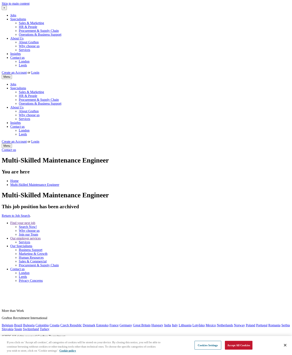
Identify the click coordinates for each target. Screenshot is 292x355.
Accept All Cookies (238, 345)
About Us (17, 38)
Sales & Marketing (31, 23)
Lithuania (185, 325)
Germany (125, 325)
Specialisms (18, 19)
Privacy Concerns (31, 280)
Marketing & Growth (33, 253)
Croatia (54, 325)
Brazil (18, 325)
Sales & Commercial (33, 261)
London (24, 61)
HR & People (28, 27)
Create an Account (14, 72)
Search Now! (28, 227)
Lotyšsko (198, 325)
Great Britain (141, 325)
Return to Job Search (16, 215)
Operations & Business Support (40, 34)
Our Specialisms (21, 246)
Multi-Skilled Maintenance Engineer (34, 184)
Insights (15, 54)
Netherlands (225, 325)
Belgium (7, 325)
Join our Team (28, 234)
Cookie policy (67, 350)
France (114, 325)
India (167, 325)
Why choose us (29, 46)
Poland (250, 325)
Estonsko (102, 325)
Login (35, 72)
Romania (274, 325)
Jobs (13, 15)
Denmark (89, 325)
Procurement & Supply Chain (39, 30)
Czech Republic (71, 325)
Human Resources (31, 257)
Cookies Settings (208, 345)
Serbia (285, 325)
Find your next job (22, 223)
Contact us (17, 57)
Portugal (261, 325)
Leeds (23, 65)
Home (14, 181)
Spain (18, 329)
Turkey (44, 329)
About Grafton (29, 42)
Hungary (157, 325)
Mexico (211, 325)
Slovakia (7, 329)
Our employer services (25, 238)
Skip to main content (15, 3)
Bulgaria (29, 325)
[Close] (285, 345)
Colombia (42, 325)
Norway (239, 325)
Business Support (30, 250)
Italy (175, 325)
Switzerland (31, 329)
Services (24, 50)
